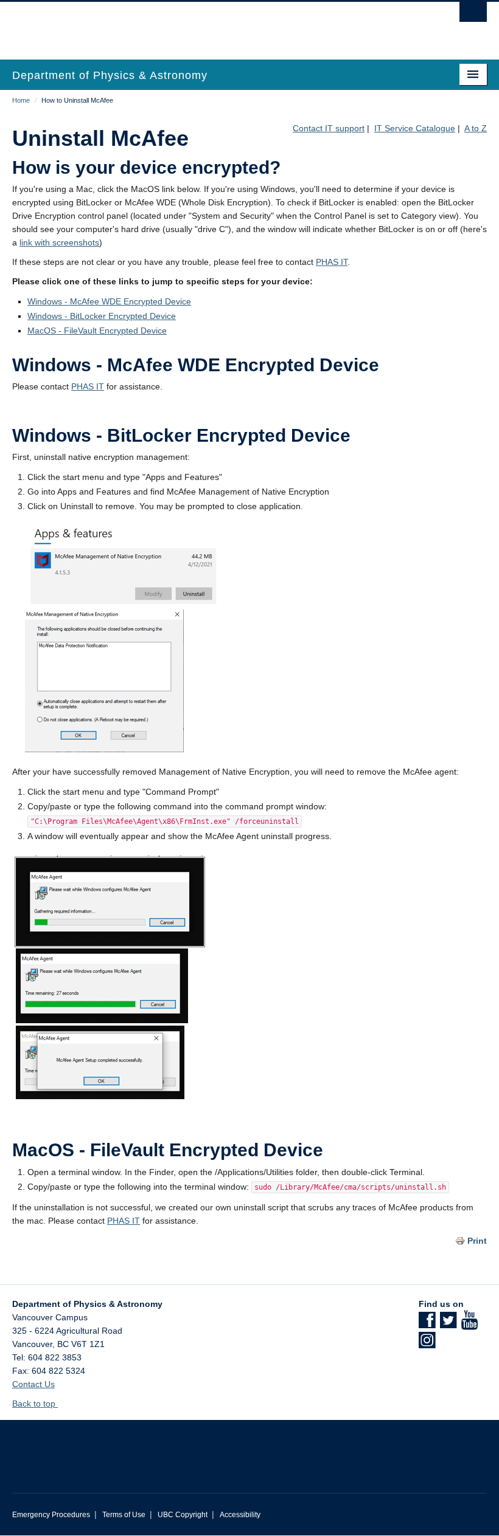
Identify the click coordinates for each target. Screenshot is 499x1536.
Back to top (35, 1403)
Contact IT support (329, 128)
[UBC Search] (473, 15)
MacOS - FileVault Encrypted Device (97, 330)
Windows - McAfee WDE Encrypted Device (109, 301)
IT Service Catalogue (414, 128)
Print (477, 1241)
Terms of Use (123, 1514)
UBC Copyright (183, 1514)
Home (21, 100)
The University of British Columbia (214, 25)
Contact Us (33, 1384)
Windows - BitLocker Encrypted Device (101, 316)
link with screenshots (59, 242)
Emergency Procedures (51, 1514)
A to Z (475, 128)
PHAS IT (331, 262)
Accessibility (240, 1514)
